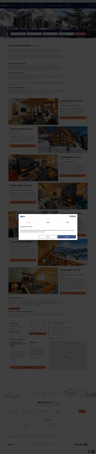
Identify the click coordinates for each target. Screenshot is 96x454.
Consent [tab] (28, 222)
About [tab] (67, 222)
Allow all (67, 236)
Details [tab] (48, 222)
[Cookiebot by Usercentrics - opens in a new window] (70, 217)
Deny (48, 236)
